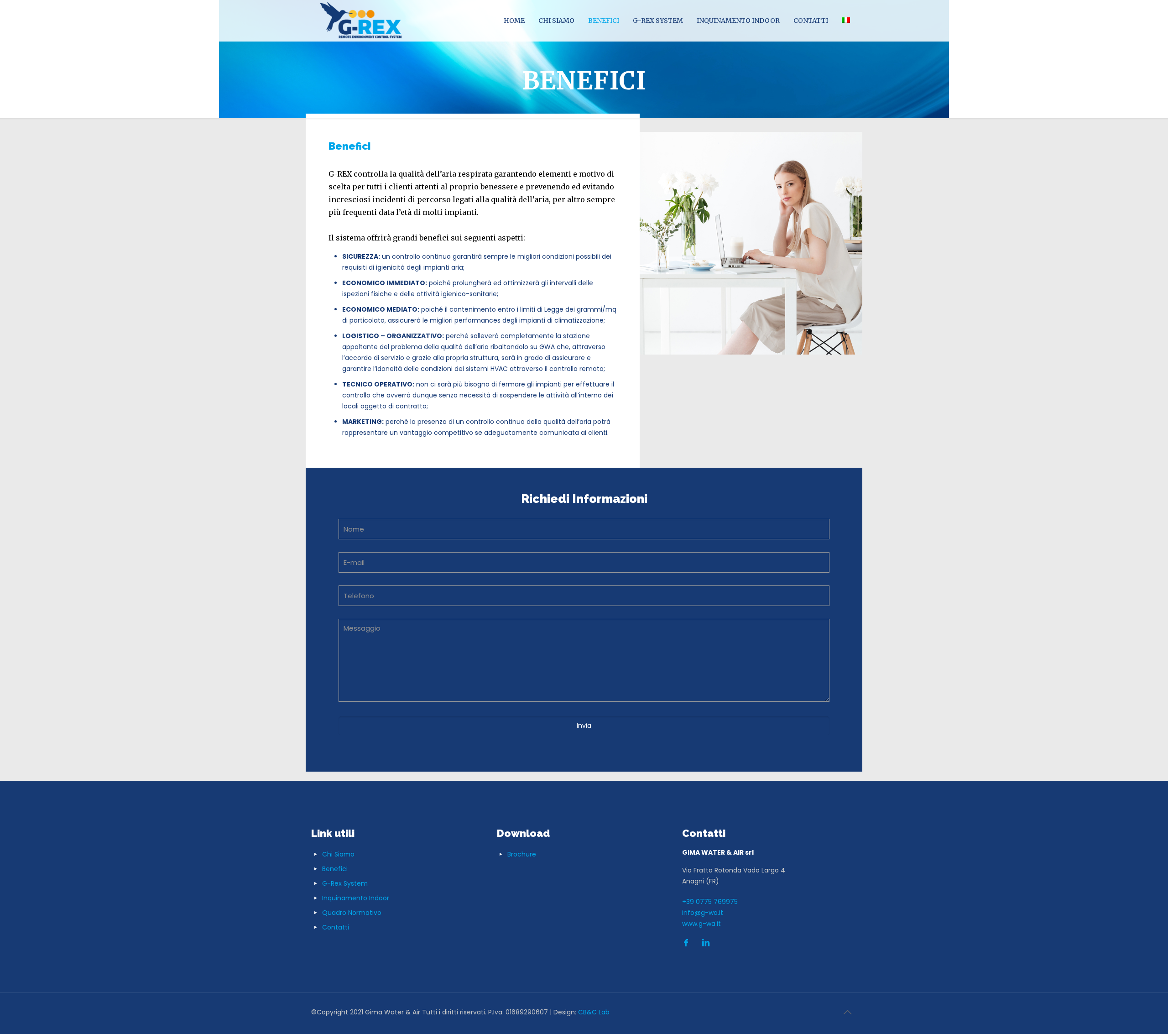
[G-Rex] (361, 20)
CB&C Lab (594, 1012)
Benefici (335, 868)
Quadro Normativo (351, 912)
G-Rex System (345, 883)
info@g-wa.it (702, 912)
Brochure (521, 854)
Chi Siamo (338, 854)
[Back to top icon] (847, 1012)
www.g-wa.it (701, 923)
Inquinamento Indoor (355, 898)
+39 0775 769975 (710, 901)
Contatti (335, 927)
